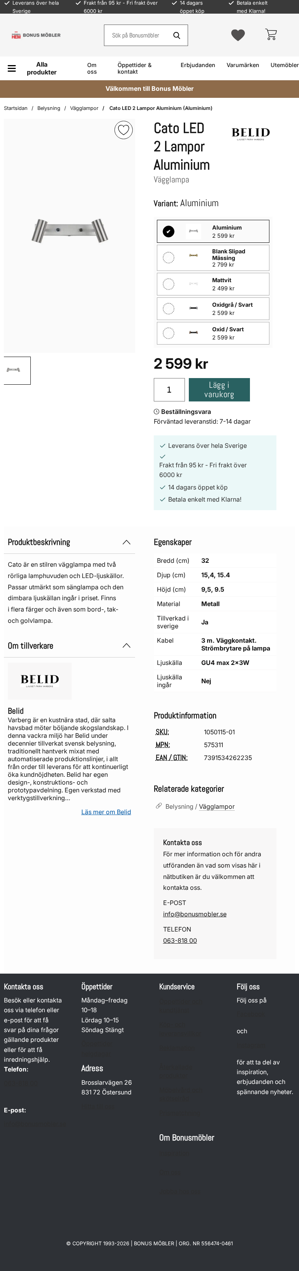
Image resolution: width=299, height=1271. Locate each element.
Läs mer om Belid (106, 812)
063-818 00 (180, 940)
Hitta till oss (97, 1106)
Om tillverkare (30, 645)
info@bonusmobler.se (195, 914)
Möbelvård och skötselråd (180, 1094)
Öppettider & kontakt (134, 68)
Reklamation (177, 1048)
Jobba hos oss (180, 1191)
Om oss (92, 68)
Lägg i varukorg (219, 389)
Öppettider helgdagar (97, 1048)
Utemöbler (285, 65)
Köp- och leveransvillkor (180, 1029)
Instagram (251, 1045)
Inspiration (174, 1153)
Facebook (251, 1014)
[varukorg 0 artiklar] (270, 35)
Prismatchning (180, 1113)
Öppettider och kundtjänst (180, 1006)
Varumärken (243, 65)
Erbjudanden (198, 65)
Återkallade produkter (175, 1071)
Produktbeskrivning (39, 542)
